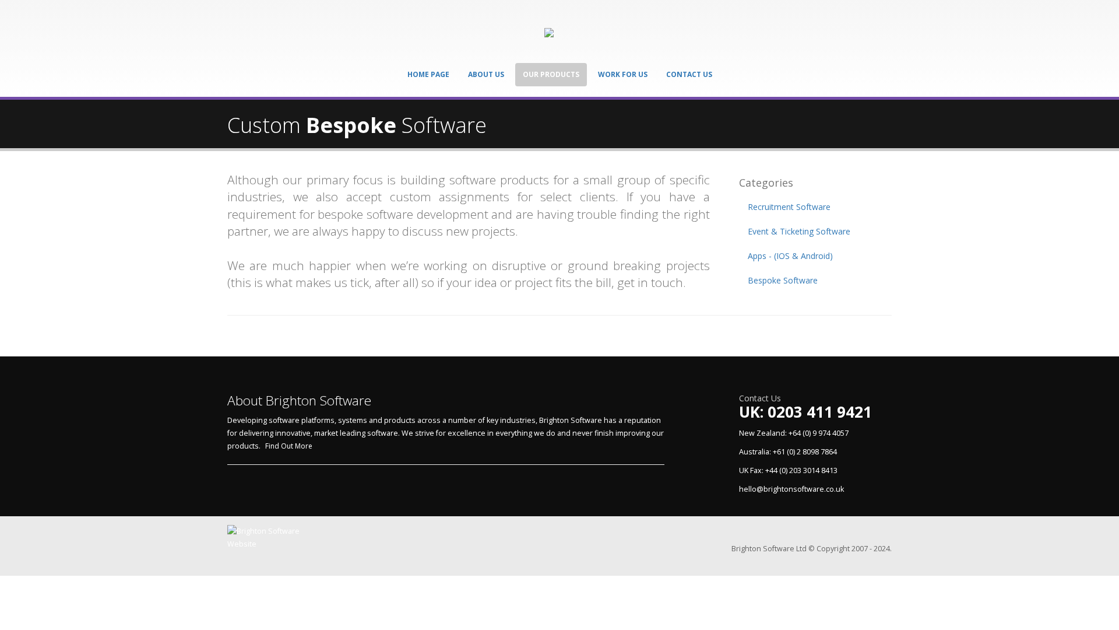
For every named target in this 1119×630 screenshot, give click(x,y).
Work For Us (623, 74)
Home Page (428, 74)
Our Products (551, 74)
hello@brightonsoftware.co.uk (791, 489)
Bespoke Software (783, 280)
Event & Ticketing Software (799, 231)
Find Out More (288, 446)
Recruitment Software (789, 206)
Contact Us (689, 74)
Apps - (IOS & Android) (790, 255)
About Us (486, 74)
